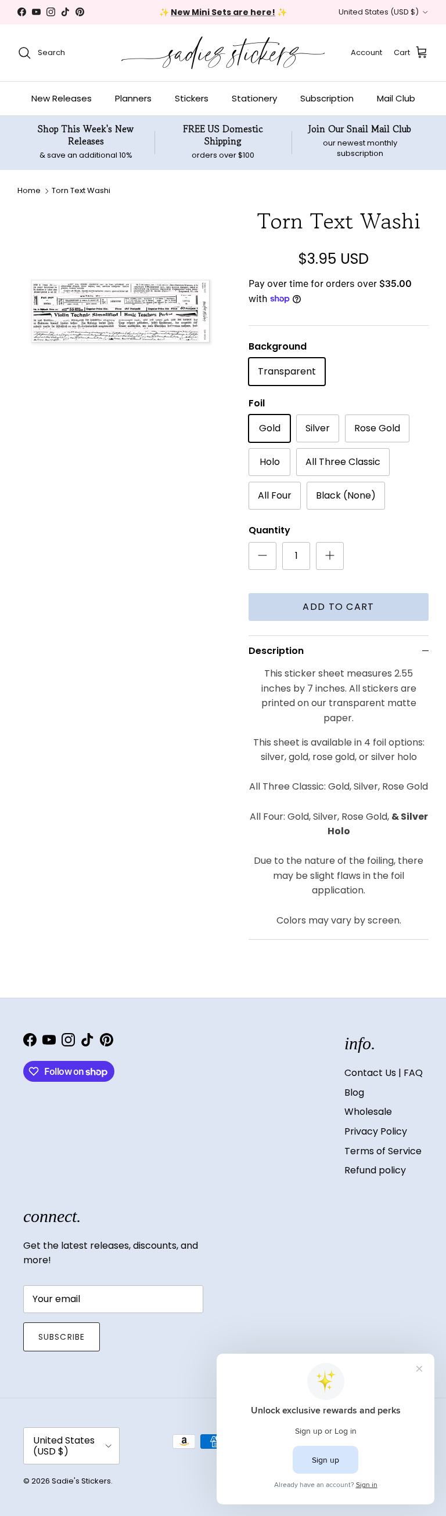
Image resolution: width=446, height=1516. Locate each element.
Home (29, 190)
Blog (354, 1092)
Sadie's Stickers (81, 1480)
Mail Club (396, 98)
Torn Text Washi (81, 190)
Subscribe (61, 1337)
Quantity (269, 530)
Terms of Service (383, 1151)
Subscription (327, 98)
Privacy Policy (375, 1131)
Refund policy (375, 1170)
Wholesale (368, 1111)
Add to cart (338, 606)
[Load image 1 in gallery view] (120, 310)
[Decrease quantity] (262, 556)
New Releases (61, 98)
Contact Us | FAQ (383, 1072)
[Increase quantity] (330, 556)
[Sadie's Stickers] (223, 53)
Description (276, 650)
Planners (133, 98)
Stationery (254, 98)
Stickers (191, 98)
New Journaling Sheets (260, 17)
